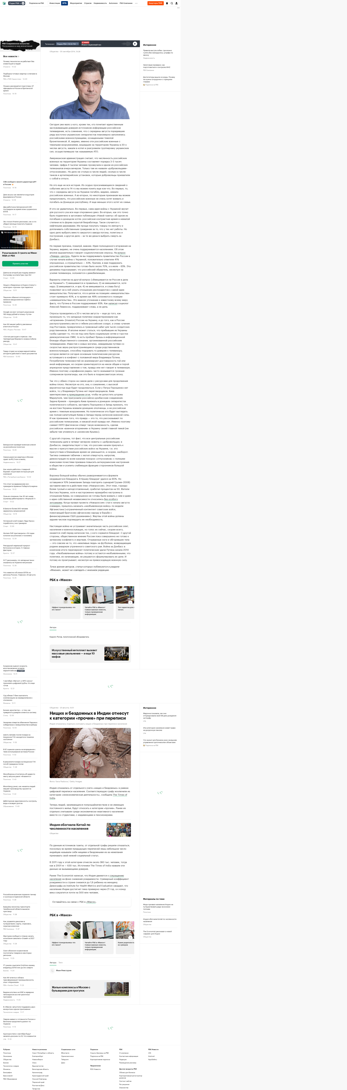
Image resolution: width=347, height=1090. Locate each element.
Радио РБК (14, 3)
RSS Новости (95, 1069)
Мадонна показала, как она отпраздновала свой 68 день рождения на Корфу (159, 715)
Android (151, 1056)
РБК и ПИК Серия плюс (12, 78)
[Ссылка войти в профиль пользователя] (176, 3)
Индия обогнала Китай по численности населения (70, 826)
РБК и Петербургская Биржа (14, 476)
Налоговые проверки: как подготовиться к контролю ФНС (156, 66)
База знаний (7, 1075)
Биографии (7, 1072)
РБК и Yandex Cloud (10, 985)
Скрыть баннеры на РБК (99, 1053)
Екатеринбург (37, 1056)
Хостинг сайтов (125, 1081)
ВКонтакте (65, 1053)
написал (113, 303)
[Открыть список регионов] (167, 3)
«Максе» (91, 901)
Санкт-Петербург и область (43, 1053)
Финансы (6, 703)
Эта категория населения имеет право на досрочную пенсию (159, 728)
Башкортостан (38, 1066)
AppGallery (152, 1059)
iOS (149, 1053)
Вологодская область (40, 1069)
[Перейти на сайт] (20, 46)
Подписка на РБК (96, 1056)
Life (4, 1039)
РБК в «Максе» (61, 580)
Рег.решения (124, 1084)
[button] (167, 3)
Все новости (10, 56)
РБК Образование (10, 1079)
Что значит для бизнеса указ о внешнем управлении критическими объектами (160, 741)
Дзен (63, 1062)
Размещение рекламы (127, 1062)
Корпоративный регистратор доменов (130, 1076)
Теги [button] (60, 962)
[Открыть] (20, 3)
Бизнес (6, 958)
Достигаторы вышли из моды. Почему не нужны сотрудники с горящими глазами (159, 79)
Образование (8, 806)
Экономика (7, 673)
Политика (7, 93)
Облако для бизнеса (127, 1072)
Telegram (65, 1059)
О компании (123, 1053)
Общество (7, 290)
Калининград (37, 1072)
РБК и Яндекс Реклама (11, 329)
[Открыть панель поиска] (172, 3)
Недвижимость (9, 462)
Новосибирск (37, 1059)
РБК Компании (8, 356)
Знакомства (123, 1087)
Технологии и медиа (11, 1012)
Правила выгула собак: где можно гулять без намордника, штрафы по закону (158, 52)
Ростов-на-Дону (38, 1085)
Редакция (122, 1059)
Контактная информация (128, 1056)
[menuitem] (37, 3)
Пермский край (38, 1082)
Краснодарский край (40, 1075)
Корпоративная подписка (100, 1059)
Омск (34, 1062)
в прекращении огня (78, 394)
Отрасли (6, 66)
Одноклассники (67, 1056)
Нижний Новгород (39, 1079)
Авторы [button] (53, 627)
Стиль (5, 715)
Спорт (5, 277)
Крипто (6, 553)
